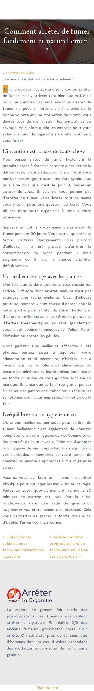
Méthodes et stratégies (21, 72)
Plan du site (47, 687)
